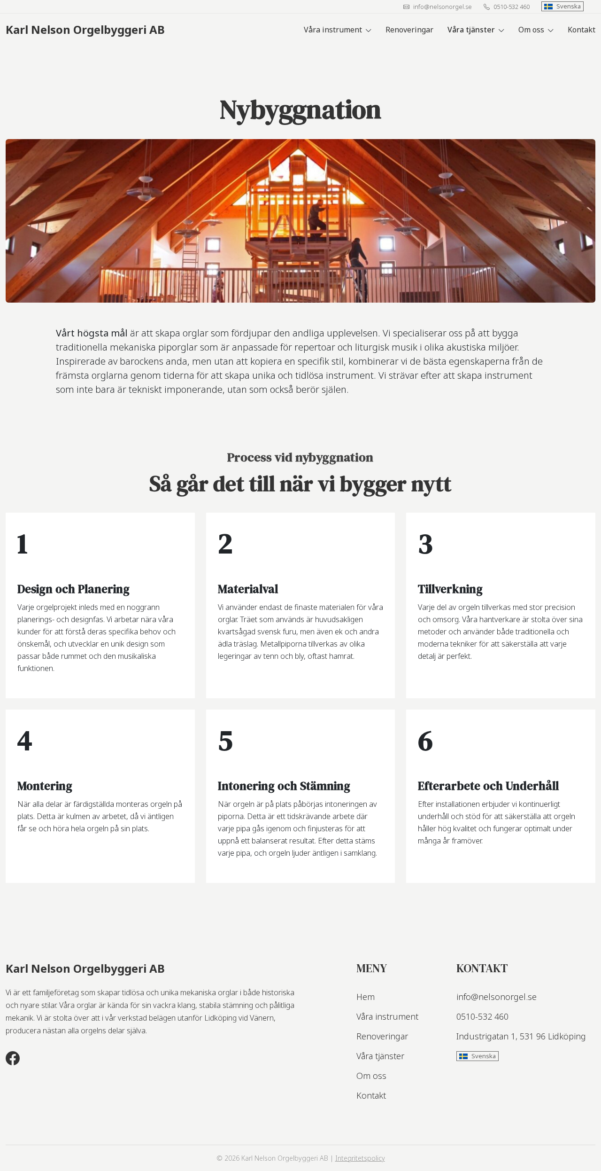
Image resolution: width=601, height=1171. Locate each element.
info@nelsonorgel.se (442, 6)
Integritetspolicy (360, 1158)
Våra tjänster (471, 29)
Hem (365, 996)
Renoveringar (409, 29)
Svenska (568, 6)
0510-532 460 (511, 6)
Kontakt (581, 29)
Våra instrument (333, 29)
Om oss (531, 29)
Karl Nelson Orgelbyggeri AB (85, 29)
